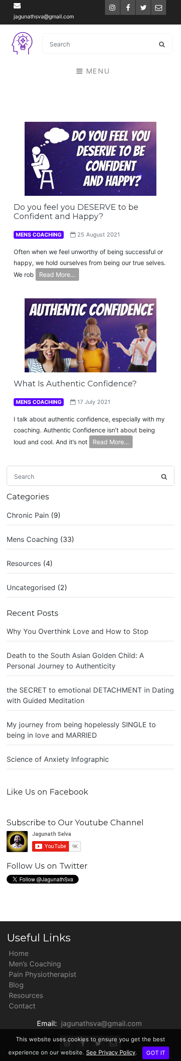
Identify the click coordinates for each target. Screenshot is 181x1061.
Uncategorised (31, 587)
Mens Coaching (32, 539)
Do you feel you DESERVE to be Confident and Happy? (76, 212)
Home (19, 953)
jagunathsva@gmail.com (44, 16)
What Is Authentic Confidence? (75, 384)
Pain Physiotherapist (42, 974)
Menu (96, 71)
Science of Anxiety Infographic (58, 759)
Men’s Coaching (35, 963)
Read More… (57, 274)
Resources (24, 563)
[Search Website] (162, 44)
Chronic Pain (28, 515)
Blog (16, 984)
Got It (155, 1052)
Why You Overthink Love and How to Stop (77, 631)
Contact (22, 1005)
